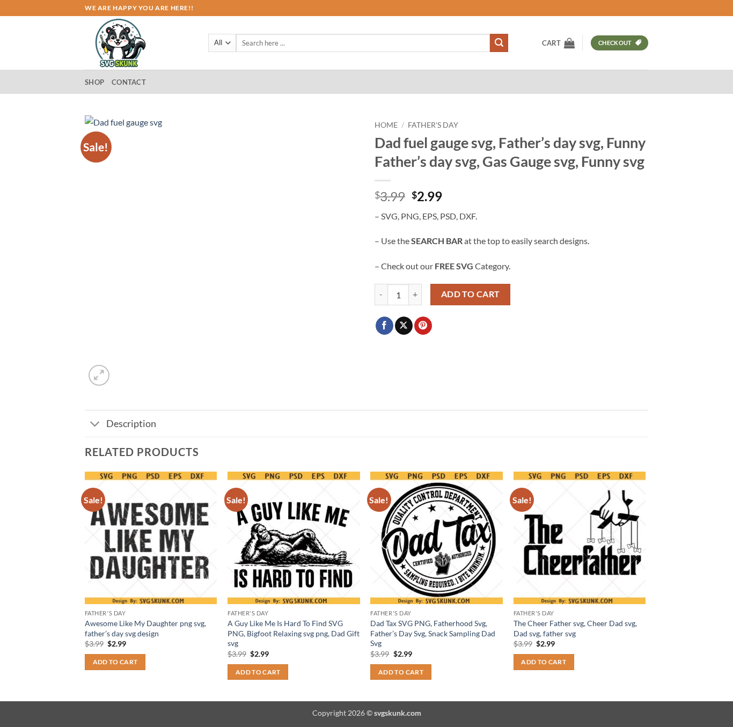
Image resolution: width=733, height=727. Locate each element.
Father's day (433, 125)
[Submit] (499, 43)
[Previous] (85, 585)
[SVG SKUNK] (138, 43)
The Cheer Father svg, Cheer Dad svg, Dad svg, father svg (575, 628)
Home (386, 125)
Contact (129, 82)
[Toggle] (95, 424)
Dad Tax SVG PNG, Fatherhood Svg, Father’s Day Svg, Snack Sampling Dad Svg (432, 633)
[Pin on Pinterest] (423, 326)
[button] (558, 43)
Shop (94, 82)
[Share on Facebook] (384, 326)
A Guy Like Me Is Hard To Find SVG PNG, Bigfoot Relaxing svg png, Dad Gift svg (294, 633)
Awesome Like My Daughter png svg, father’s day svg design (145, 628)
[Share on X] (404, 326)
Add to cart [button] (115, 661)
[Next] (645, 585)
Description (131, 423)
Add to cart (470, 294)
